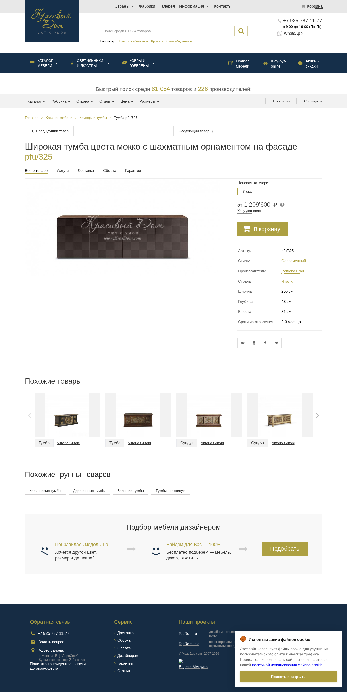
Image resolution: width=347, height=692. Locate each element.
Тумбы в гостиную (171, 491)
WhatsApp (293, 33)
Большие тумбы (130, 491)
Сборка (123, 640)
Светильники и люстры (90, 63)
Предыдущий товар (52, 131)
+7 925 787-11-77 (302, 20)
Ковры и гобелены (139, 63)
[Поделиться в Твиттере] (277, 343)
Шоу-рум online (278, 63)
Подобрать (284, 548)
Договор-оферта (44, 668)
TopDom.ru (188, 633)
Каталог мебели (45, 63)
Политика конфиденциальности (58, 664)
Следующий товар (194, 131)
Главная (32, 118)
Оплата (124, 648)
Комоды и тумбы (93, 118)
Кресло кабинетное (133, 41)
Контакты (223, 6)
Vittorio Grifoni (68, 443)
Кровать (157, 41)
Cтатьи (123, 671)
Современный (293, 261)
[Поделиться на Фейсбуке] (266, 343)
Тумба (44, 443)
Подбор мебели (242, 63)
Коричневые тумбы (45, 491)
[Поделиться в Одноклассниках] (254, 343)
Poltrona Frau (292, 271)
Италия (287, 281)
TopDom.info (189, 643)
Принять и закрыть (288, 676)
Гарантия (125, 663)
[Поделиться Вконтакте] (243, 343)
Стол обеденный (179, 41)
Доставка (125, 633)
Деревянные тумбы (89, 491)
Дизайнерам (127, 655)
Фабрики (147, 6)
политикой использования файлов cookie (287, 665)
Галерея (167, 6)
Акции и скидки (312, 63)
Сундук (186, 443)
